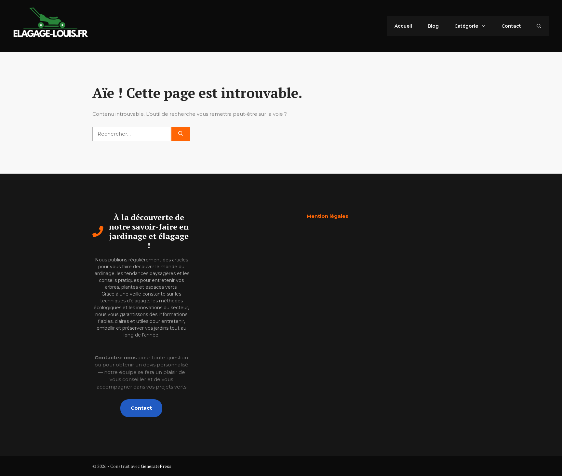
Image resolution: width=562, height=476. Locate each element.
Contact (511, 26)
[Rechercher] (180, 134)
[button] (539, 26)
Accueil (403, 26)
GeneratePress (156, 466)
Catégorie (466, 26)
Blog (433, 26)
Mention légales (327, 216)
